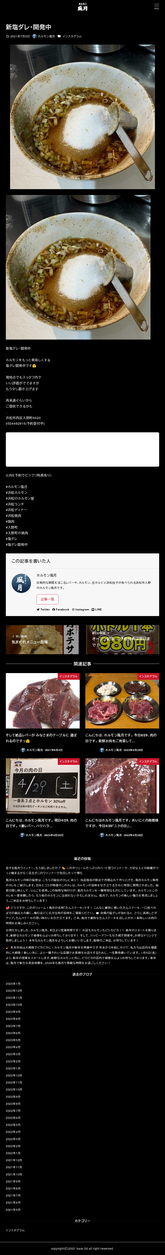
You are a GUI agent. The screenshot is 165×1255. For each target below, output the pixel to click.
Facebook (62, 609)
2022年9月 (13, 1097)
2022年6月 (13, 1118)
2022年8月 (13, 1104)
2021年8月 (13, 1188)
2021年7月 (13, 1195)
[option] (83, 267)
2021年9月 (13, 1181)
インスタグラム (72, 36)
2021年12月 (14, 1160)
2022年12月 (14, 1075)
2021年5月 (13, 1210)
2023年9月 (13, 1012)
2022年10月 (14, 1089)
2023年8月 (13, 1019)
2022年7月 (13, 1111)
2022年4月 (13, 1132)
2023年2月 (13, 1061)
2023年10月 (14, 1005)
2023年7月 (13, 1026)
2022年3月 (13, 1139)
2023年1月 (13, 1068)
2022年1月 (13, 1153)
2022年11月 (14, 1082)
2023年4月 (13, 1047)
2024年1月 (13, 984)
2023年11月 (14, 998)
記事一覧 (47, 599)
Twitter (45, 609)
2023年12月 (14, 991)
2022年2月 (13, 1146)
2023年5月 (13, 1040)
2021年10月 (14, 1174)
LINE (98, 609)
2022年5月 (13, 1125)
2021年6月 (13, 1202)
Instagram (82, 609)
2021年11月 (14, 1167)
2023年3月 (13, 1054)
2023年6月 (13, 1033)
